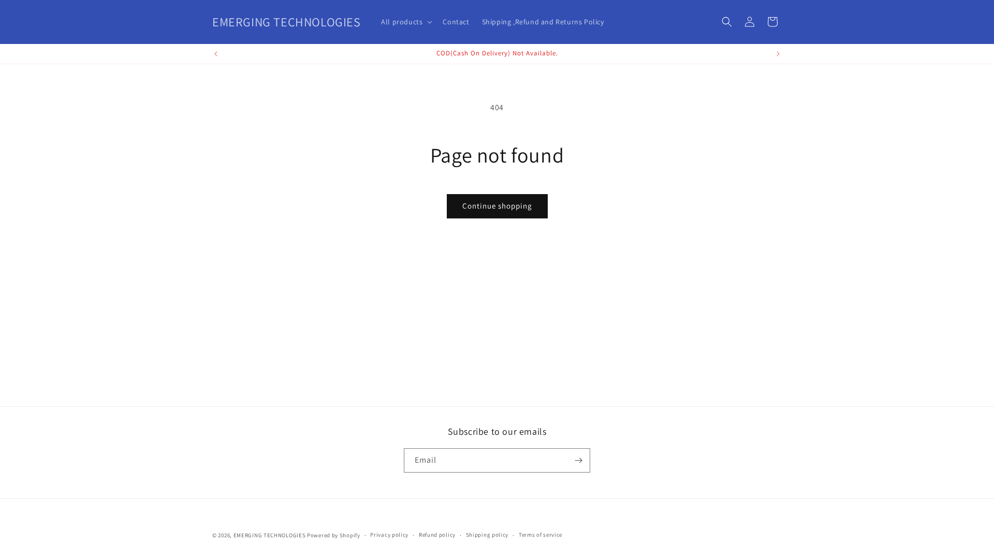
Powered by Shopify (333, 535)
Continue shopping (497, 206)
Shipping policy (487, 534)
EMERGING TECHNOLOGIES (269, 535)
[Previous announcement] (215, 54)
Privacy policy (389, 534)
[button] (405, 22)
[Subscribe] (578, 460)
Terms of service (540, 534)
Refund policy (437, 534)
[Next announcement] (778, 54)
